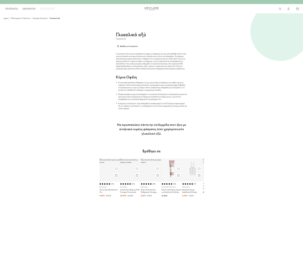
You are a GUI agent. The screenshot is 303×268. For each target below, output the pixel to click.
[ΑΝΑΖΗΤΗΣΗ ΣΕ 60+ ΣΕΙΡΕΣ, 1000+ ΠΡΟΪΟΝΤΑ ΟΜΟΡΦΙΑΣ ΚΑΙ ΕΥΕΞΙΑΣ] (280, 9)
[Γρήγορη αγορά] (116, 175)
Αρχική (6, 18)
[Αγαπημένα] (116, 168)
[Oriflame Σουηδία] (151, 8)
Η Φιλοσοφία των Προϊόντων (20, 18)
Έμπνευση (29, 8)
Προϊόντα (11, 8)
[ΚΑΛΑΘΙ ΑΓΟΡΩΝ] (297, 8)
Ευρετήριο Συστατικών (40, 18)
